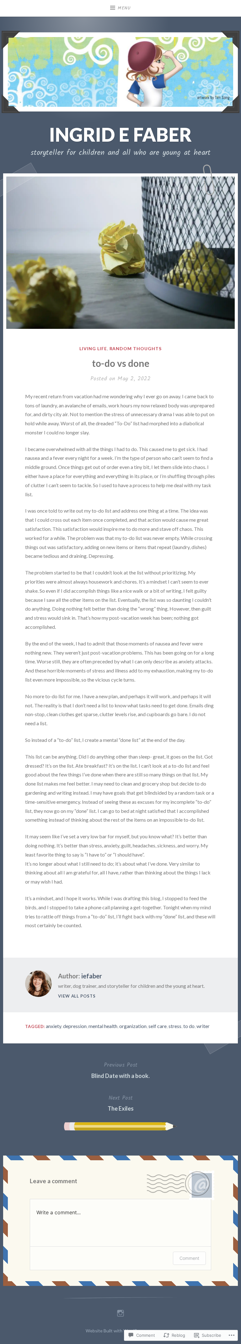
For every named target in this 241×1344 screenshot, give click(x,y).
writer (203, 1026)
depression (75, 1026)
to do (189, 1026)
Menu (124, 8)
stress (175, 1026)
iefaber (91, 976)
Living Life (93, 348)
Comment (189, 1258)
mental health (102, 1026)
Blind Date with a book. (120, 1070)
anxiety (53, 1026)
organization (133, 1026)
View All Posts (77, 995)
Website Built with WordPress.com (120, 1330)
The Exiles (121, 1103)
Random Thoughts (136, 348)
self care (157, 1026)
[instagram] (120, 1311)
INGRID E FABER (120, 134)
